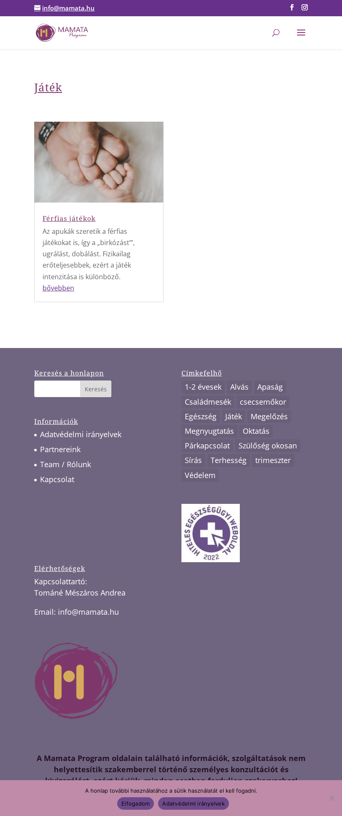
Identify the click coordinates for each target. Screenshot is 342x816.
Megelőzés (269, 416)
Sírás (193, 460)
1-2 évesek (203, 387)
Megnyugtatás (209, 431)
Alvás (239, 387)
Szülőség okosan (268, 446)
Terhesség (228, 460)
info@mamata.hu (88, 612)
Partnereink (60, 449)
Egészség (200, 416)
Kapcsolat (57, 479)
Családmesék (208, 402)
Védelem (200, 475)
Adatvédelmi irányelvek (80, 434)
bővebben (58, 288)
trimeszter (273, 460)
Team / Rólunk (65, 464)
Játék (233, 416)
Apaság (270, 387)
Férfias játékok (69, 218)
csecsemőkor (263, 402)
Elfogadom (135, 803)
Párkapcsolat (207, 446)
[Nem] (331, 798)
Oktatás (256, 431)
